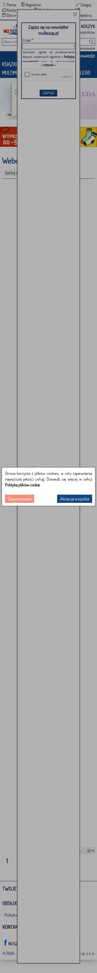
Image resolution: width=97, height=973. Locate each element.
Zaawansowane (19, 498)
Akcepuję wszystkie (74, 498)
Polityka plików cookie (22, 485)
